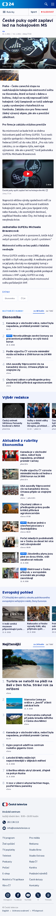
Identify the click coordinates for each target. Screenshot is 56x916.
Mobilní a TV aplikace (13, 879)
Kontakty (34, 885)
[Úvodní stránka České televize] (14, 804)
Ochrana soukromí (20, 910)
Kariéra (33, 867)
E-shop (6, 873)
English (5, 910)
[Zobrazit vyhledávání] (46, 4)
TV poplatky (8, 849)
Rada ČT (33, 861)
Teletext (6, 855)
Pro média (34, 837)
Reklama (33, 843)
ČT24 (23, 298)
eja (3, 31)
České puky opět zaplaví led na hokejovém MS (23, 190)
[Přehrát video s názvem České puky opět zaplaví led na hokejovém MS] (28, 174)
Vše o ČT (6, 885)
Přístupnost (37, 910)
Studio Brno (35, 849)
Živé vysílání (8, 843)
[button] (28, 174)
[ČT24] (8, 4)
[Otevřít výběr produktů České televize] (52, 4)
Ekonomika (10, 298)
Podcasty (7, 861)
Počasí (5, 867)
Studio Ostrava (36, 855)
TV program (8, 837)
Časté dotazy (36, 879)
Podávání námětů (38, 873)
